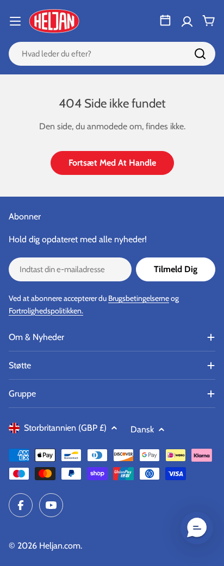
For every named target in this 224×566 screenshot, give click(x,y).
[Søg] (200, 53)
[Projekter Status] (165, 20)
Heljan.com (59, 545)
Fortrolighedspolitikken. (46, 311)
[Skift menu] (15, 21)
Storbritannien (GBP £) (65, 428)
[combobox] (112, 54)
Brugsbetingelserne (138, 298)
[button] (197, 528)
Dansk (142, 429)
